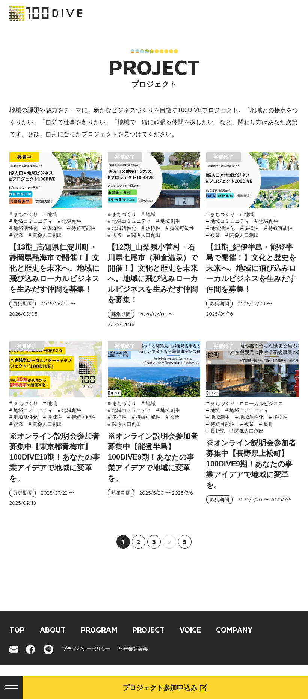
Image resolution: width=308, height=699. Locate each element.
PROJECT (148, 629)
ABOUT (53, 629)
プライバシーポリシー (86, 648)
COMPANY (234, 629)
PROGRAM (99, 629)
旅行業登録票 (133, 648)
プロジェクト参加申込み (160, 687)
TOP (17, 629)
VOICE (190, 629)
